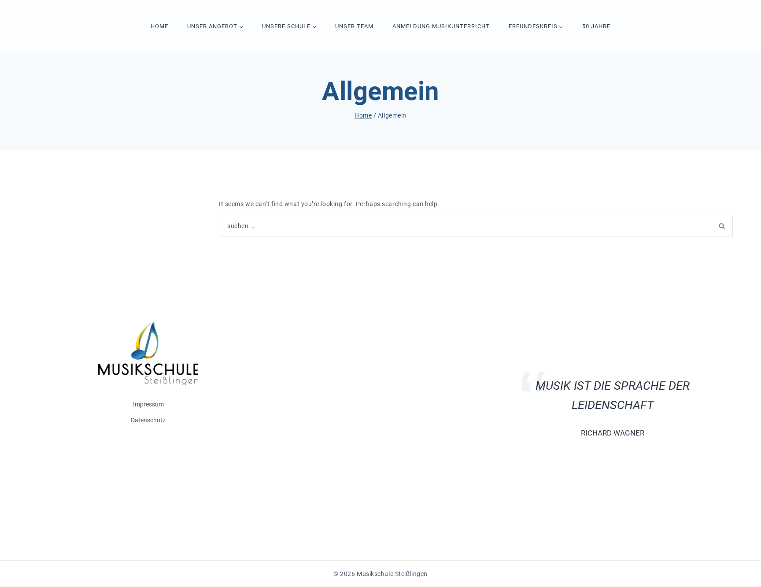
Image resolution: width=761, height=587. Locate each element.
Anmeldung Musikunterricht (441, 26)
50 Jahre (596, 26)
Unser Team (354, 26)
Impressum (148, 404)
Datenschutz (148, 420)
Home (159, 26)
